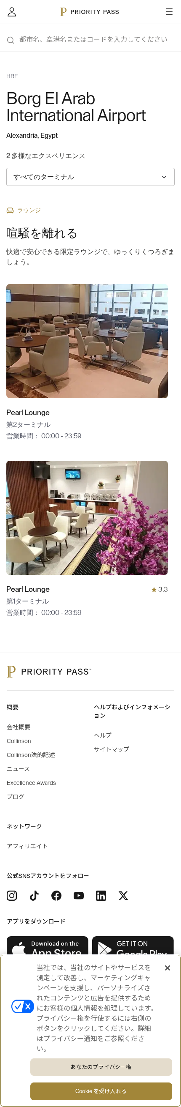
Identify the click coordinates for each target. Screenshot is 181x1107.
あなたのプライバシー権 (101, 1067)
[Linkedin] (101, 896)
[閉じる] (167, 968)
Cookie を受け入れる (101, 1091)
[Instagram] (12, 896)
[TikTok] (34, 896)
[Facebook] (56, 896)
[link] (48, 950)
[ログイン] (12, 12)
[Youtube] (79, 896)
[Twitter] (123, 896)
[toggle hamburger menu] (169, 12)
